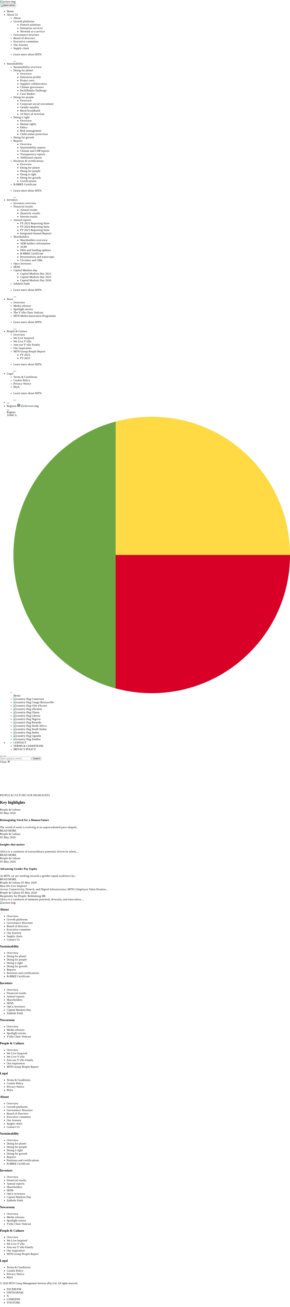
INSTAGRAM (15, 1292)
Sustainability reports (33, 147)
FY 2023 (25, 354)
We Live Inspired (23, 338)
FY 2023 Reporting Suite (35, 230)
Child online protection (34, 134)
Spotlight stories (23, 309)
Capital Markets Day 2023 (35, 277)
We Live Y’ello (22, 341)
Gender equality (29, 107)
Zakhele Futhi (21, 283)
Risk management (30, 130)
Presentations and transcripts (37, 256)
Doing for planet (23, 70)
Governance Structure (20, 922)
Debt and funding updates (35, 250)
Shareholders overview (33, 240)
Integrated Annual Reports (36, 233)
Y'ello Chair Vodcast (19, 1036)
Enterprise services (31, 28)
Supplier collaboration (33, 83)
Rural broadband (30, 110)
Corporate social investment (37, 103)
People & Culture (17, 331)
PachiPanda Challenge (33, 90)
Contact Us (13, 939)
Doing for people (23, 97)
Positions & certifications (28, 161)
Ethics (24, 127)
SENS (16, 267)
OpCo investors (16, 1006)
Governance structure (26, 34)
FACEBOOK (14, 1289)
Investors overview (24, 203)
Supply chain (21, 48)
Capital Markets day (25, 270)
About (17, 18)
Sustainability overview (27, 67)
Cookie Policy (21, 380)
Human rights (28, 124)
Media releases (22, 305)
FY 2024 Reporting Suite (35, 226)
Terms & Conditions (25, 377)
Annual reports (22, 220)
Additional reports (31, 157)
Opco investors (22, 263)
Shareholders (21, 236)
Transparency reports (32, 154)
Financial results (23, 206)
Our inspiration (22, 348)
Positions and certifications (23, 973)
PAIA (16, 387)
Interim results (28, 216)
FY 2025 (25, 358)
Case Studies (27, 93)
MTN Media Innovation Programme (34, 315)
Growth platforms (23, 21)
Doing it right (21, 117)
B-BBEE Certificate (25, 184)
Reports (18, 140)
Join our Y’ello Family (26, 344)
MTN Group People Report (29, 351)
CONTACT (19, 742)
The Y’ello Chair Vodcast (28, 312)
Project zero (27, 80)
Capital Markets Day (19, 1009)
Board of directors (24, 38)
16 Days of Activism (32, 114)
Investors (12, 199)
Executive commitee (19, 929)
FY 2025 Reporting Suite (35, 223)
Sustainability (15, 63)
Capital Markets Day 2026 (35, 280)
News (10, 299)
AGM (23, 246)
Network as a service (32, 31)
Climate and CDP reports (34, 150)
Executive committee (25, 41)
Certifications (28, 181)
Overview (26, 73)
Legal (10, 373)
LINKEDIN (13, 1299)
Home (10, 11)
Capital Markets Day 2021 (35, 273)
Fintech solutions (30, 24)
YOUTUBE (13, 1302)
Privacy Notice (22, 383)
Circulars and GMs (31, 260)
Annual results (28, 209)
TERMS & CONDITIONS (28, 746)
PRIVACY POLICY (24, 749)
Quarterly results (30, 213)
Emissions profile (30, 77)
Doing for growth (23, 137)
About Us (12, 14)
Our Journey (20, 44)
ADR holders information (35, 243)
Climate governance (32, 87)
